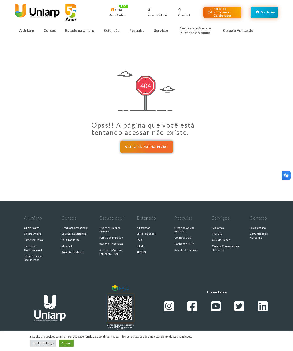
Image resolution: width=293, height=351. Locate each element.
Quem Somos (31, 227)
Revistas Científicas (186, 249)
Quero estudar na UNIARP (110, 229)
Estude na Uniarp (79, 30)
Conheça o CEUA (184, 243)
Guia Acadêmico (117, 12)
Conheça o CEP (183, 237)
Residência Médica (73, 252)
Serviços (161, 30)
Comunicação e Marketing (259, 235)
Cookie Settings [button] (43, 343)
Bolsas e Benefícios (111, 243)
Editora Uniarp (32, 233)
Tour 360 (217, 233)
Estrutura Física (33, 239)
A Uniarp (26, 30)
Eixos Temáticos (146, 233)
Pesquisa (137, 30)
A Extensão (143, 227)
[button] (146, 147)
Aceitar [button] (66, 343)
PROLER (141, 252)
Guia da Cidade (221, 239)
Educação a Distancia (74, 233)
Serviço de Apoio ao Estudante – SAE (110, 251)
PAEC (140, 239)
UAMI (140, 246)
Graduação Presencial (75, 227)
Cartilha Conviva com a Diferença (225, 248)
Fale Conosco (258, 227)
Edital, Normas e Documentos (33, 258)
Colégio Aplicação (238, 30)
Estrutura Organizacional (33, 248)
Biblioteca (218, 227)
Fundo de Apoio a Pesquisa (184, 229)
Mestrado (67, 246)
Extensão (112, 30)
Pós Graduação (70, 239)
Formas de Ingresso (111, 237)
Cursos (50, 30)
